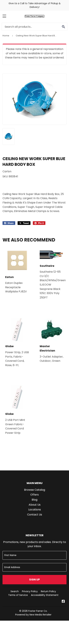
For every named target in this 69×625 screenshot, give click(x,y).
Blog (34, 500)
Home (6, 35)
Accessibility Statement (44, 595)
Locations (34, 509)
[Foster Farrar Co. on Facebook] (63, 602)
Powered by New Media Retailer (33, 614)
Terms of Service (18, 595)
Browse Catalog (34, 490)
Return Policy (48, 591)
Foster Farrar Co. (37, 611)
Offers (34, 495)
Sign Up (34, 579)
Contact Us (34, 514)
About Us (35, 505)
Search (15, 591)
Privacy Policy (30, 591)
